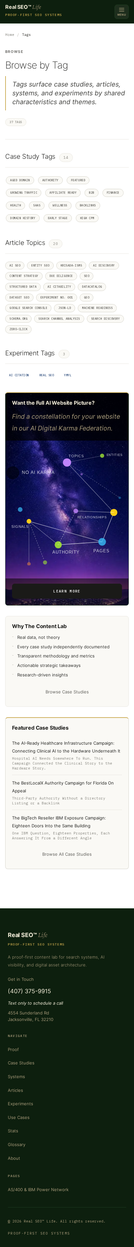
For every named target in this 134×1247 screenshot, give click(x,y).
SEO (86, 276)
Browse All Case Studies (67, 854)
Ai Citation (19, 375)
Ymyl (67, 375)
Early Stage (58, 218)
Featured (78, 180)
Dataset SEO (19, 297)
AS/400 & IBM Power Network (38, 1189)
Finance (113, 192)
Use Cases (19, 1117)
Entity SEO (40, 265)
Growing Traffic (23, 192)
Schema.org (18, 318)
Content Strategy (23, 276)
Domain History (22, 218)
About (14, 1158)
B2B (91, 192)
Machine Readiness (97, 308)
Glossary (16, 1144)
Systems (16, 1076)
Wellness (60, 205)
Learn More (66, 591)
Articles (15, 1090)
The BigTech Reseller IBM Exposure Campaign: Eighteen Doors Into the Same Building (59, 821)
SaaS (36, 205)
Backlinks (88, 205)
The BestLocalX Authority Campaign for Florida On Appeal (63, 786)
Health (15, 205)
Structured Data (22, 286)
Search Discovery (105, 318)
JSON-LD (64, 308)
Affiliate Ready (62, 192)
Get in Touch (21, 979)
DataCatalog (92, 286)
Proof (13, 1049)
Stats (13, 1130)
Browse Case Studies (67, 691)
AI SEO (14, 265)
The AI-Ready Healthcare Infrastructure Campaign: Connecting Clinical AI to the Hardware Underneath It (66, 746)
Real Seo (46, 375)
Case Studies (21, 1062)
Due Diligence (61, 276)
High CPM (87, 218)
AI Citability (59, 286)
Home (9, 34)
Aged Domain (20, 180)
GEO (86, 297)
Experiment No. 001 (56, 297)
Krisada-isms (71, 265)
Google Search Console (28, 308)
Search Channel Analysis (59, 318)
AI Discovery (103, 265)
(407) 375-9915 (29, 991)
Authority (50, 180)
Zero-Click (18, 329)
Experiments (20, 1103)
